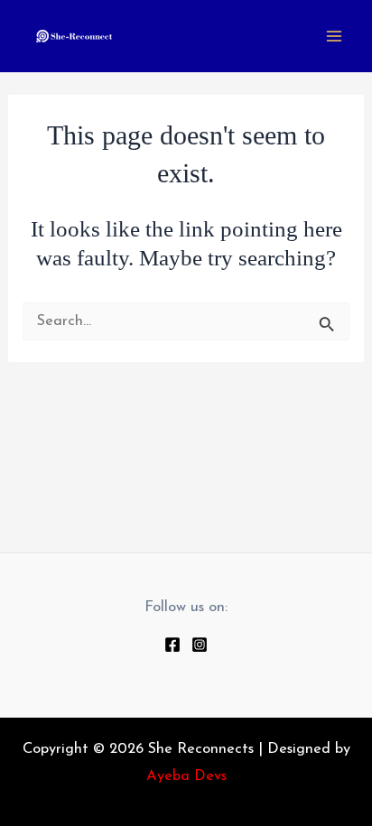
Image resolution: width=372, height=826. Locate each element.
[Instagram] (199, 644)
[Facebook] (172, 644)
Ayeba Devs (186, 776)
